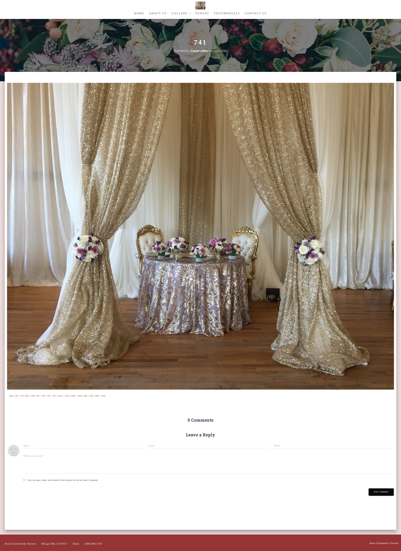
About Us (158, 13)
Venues (202, 13)
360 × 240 (88, 396)
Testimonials (227, 13)
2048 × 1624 (76, 396)
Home (139, 13)
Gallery (180, 13)
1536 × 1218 (63, 396)
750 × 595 (40, 396)
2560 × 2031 (100, 396)
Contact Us (256, 13)
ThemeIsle (394, 543)
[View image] (200, 236)
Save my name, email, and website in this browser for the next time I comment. (63, 480)
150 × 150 (18, 396)
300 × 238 (29, 396)
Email (76, 543)
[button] (189, 13)
